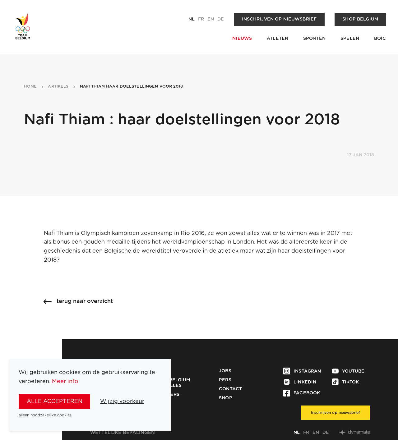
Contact (230, 389)
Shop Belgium (360, 19)
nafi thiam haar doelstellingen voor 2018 (131, 87)
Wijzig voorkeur (122, 401)
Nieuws (242, 38)
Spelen (349, 38)
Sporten (314, 38)
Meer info (65, 381)
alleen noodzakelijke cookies (45, 415)
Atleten (277, 38)
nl (191, 19)
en (210, 19)
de (220, 19)
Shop (225, 398)
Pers (225, 380)
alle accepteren (54, 401)
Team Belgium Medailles (172, 383)
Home (30, 87)
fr (201, 19)
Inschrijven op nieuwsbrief (279, 19)
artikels (58, 87)
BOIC (380, 38)
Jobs (225, 371)
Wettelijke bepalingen (122, 432)
